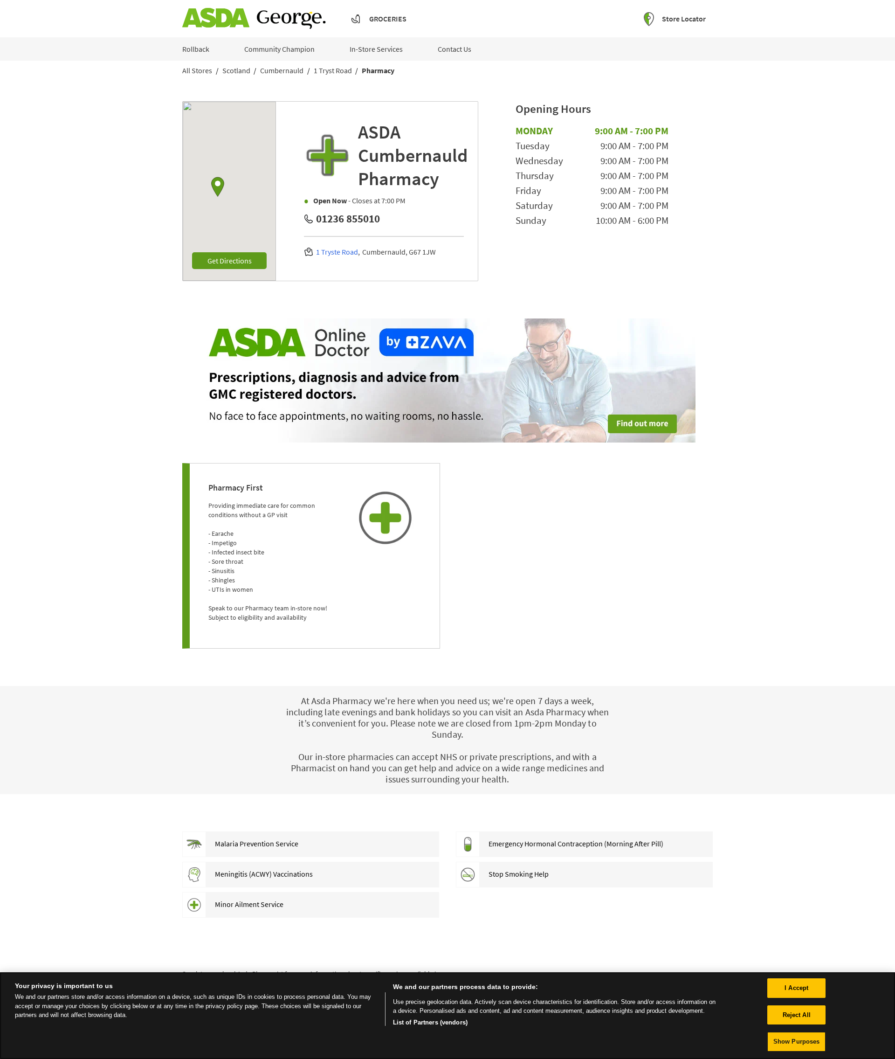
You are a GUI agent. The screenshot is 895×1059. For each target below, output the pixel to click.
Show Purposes (796, 1041)
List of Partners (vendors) (430, 1022)
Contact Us (454, 49)
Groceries (387, 18)
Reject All (797, 1014)
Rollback (195, 49)
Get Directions (237, 260)
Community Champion (279, 49)
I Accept (796, 987)
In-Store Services (376, 49)
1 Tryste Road (337, 251)
